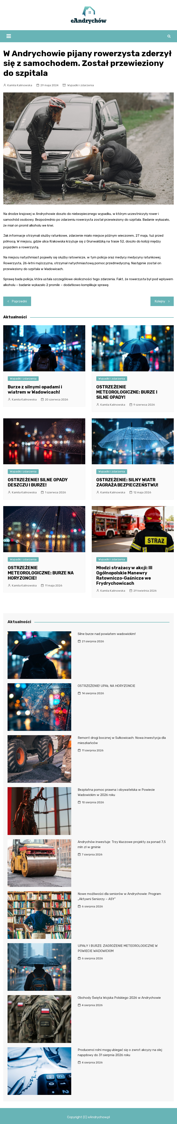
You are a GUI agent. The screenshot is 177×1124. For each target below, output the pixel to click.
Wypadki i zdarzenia (80, 85)
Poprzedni (19, 301)
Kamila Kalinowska (19, 85)
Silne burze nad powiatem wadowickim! (107, 634)
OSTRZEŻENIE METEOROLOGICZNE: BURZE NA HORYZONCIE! (40, 573)
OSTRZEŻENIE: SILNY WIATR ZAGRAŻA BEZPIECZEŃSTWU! (127, 482)
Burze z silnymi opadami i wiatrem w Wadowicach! (35, 389)
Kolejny (160, 301)
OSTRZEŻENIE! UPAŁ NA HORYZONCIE (106, 686)
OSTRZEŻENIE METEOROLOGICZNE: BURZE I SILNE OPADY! (126, 392)
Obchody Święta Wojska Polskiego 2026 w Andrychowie (119, 998)
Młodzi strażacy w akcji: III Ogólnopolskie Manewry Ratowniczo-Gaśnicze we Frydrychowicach (124, 575)
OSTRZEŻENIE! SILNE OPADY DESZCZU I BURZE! (38, 482)
